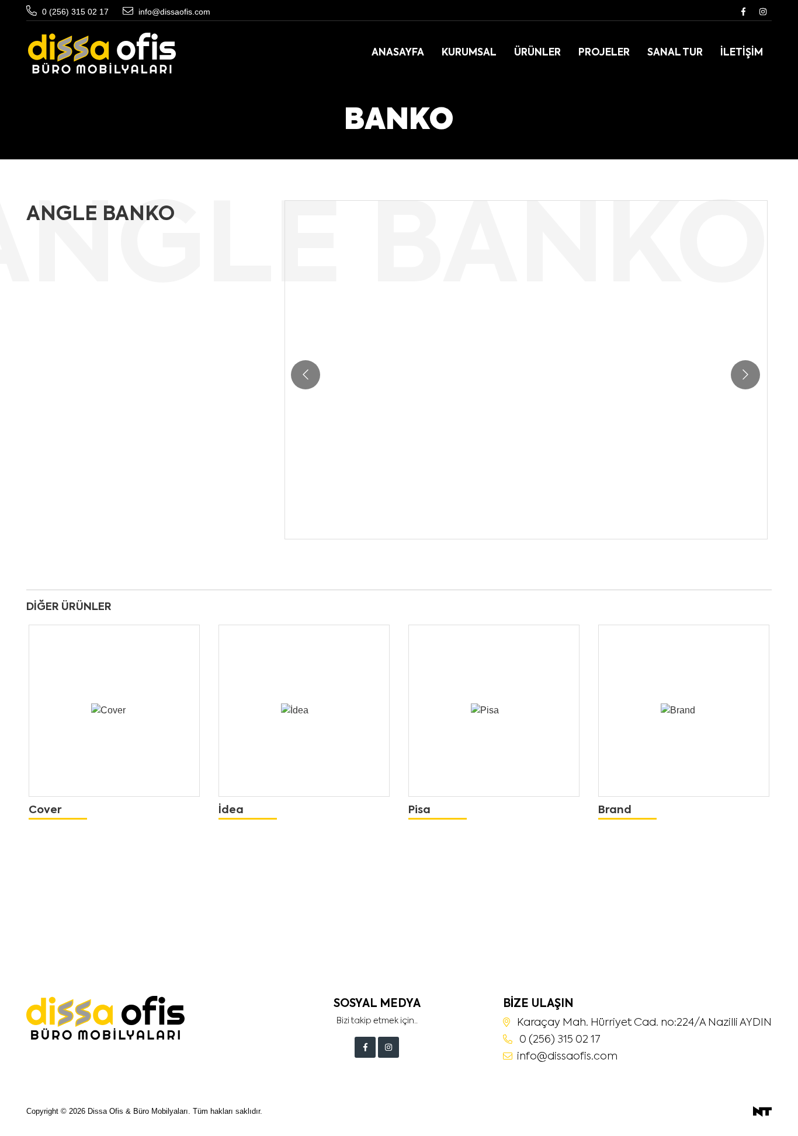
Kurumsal (469, 53)
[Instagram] (763, 11)
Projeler (604, 53)
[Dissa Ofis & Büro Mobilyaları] (102, 53)
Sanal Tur (675, 53)
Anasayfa (398, 53)
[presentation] (305, 374)
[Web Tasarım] (762, 1111)
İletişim (741, 53)
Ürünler (537, 53)
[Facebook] (743, 11)
